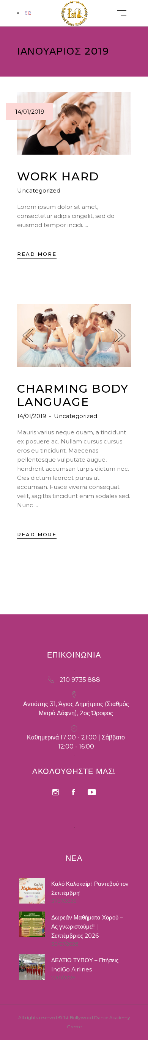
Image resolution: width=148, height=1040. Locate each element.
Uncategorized (38, 190)
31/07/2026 (63, 901)
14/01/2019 (29, 111)
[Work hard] (74, 123)
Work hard (58, 176)
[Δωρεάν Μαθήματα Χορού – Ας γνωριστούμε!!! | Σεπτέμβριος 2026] (32, 924)
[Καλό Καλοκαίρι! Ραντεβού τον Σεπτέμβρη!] (32, 891)
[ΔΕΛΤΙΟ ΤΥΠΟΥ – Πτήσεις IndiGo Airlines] (32, 967)
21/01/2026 (63, 977)
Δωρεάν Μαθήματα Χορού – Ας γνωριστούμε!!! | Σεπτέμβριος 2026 (87, 926)
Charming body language (72, 395)
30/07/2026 (64, 944)
